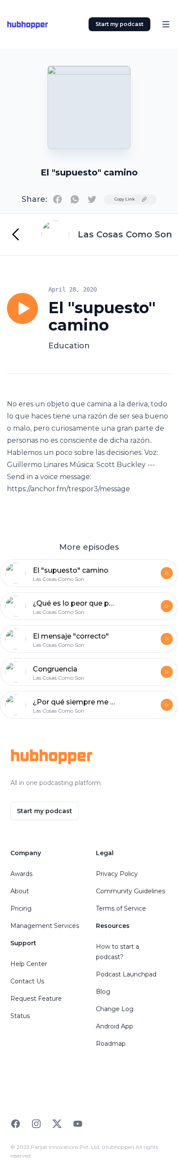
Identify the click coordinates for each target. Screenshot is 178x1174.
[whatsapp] (75, 199)
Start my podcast (119, 24)
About (19, 891)
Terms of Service (121, 908)
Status (20, 1016)
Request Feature (36, 998)
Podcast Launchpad (126, 974)
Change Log (115, 1009)
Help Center (28, 964)
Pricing (21, 908)
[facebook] (57, 199)
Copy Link (124, 199)
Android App (114, 1026)
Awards (21, 874)
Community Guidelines (130, 891)
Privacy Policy (117, 874)
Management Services (44, 926)
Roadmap (111, 1044)
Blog (103, 992)
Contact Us (27, 981)
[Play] (22, 308)
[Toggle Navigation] (166, 24)
